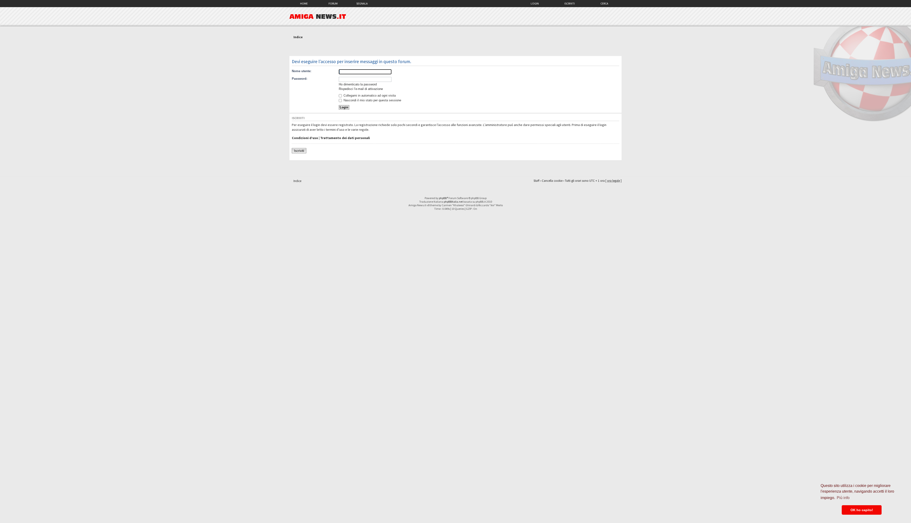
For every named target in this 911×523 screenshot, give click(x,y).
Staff (536, 181)
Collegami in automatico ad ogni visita (369, 95)
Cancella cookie (552, 181)
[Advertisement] (455, 48)
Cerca (604, 3)
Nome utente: (301, 71)
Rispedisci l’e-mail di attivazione (361, 89)
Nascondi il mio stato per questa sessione (372, 100)
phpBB (443, 198)
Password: (299, 78)
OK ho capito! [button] (862, 510)
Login (535, 3)
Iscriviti (569, 3)
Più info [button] (843, 498)
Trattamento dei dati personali (345, 138)
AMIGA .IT (317, 17)
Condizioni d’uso (305, 138)
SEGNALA (362, 3)
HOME (304, 3)
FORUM (333, 3)
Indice (298, 37)
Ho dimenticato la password (358, 84)
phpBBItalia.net (453, 201)
